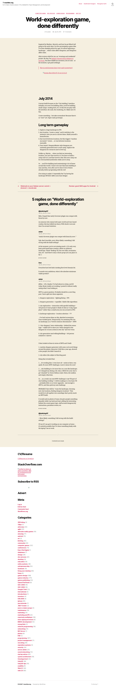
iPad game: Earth (101, 3)
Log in (20, 504)
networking (21, 629)
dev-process (51, 13)
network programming (25, 626)
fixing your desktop (24, 571)
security (20, 647)
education (21, 562)
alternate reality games (25, 531)
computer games (40, 13)
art (19, 538)
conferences (22, 548)
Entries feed (22, 507)
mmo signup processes (25, 619)
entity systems (23, 564)
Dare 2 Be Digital (23, 550)
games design (60, 13)
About (80, 3)
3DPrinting (21, 522)
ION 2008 (21, 599)
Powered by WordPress (39, 684)
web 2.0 (20, 670)
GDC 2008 (21, 585)
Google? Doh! (22, 589)
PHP (19, 636)
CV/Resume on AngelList (26, 458)
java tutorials (22, 603)
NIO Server (21, 631)
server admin (22, 650)
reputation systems (24, 645)
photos (20, 633)
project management (25, 640)
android (20, 536)
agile (19, 529)
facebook (21, 568)
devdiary (21, 559)
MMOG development (25, 622)
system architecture (24, 657)
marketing (21, 612)
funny (19, 573)
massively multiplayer (25, 617)
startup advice (23, 654)
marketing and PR (23, 615)
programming (70, 13)
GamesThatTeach (24, 582)
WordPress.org (23, 511)
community (21, 543)
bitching (20, 541)
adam (49, 31)
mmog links (21, 624)
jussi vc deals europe (25, 608)
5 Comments (68, 31)
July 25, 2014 (58, 31)
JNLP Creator (22, 606)
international (22, 592)
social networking (24, 652)
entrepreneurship (23, 566)
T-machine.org (8, 2)
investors (21, 596)
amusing (20, 534)
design (20, 555)
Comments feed (23, 509)
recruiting (21, 643)
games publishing (24, 580)
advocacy (21, 527)
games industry (23, 578)
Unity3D (78, 13)
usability (20, 666)
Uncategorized (23, 659)
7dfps (20, 524)
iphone (20, 601)
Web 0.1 (20, 668)
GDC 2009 (21, 587)
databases (21, 552)
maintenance (22, 610)
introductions (22, 594)
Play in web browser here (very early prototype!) (56, 68)
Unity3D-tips (22, 663)
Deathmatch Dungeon (90, 3)
